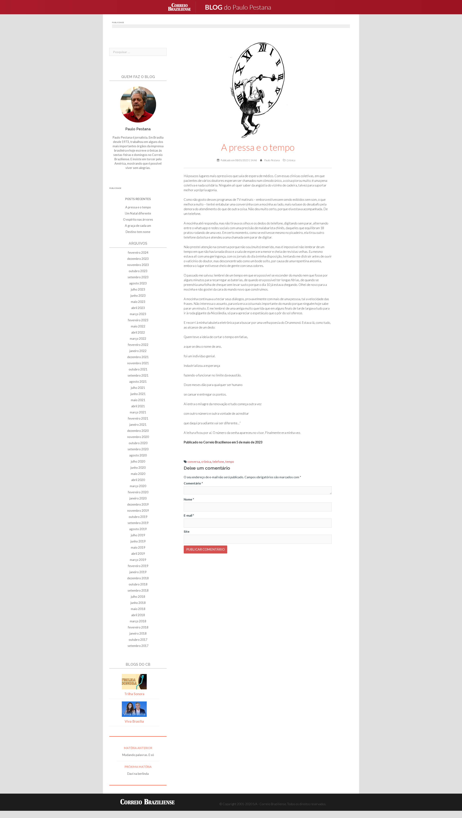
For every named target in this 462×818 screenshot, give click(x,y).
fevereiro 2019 (138, 566)
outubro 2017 (138, 639)
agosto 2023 (138, 283)
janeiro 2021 (138, 424)
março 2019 (138, 560)
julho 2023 (138, 289)
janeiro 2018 (138, 633)
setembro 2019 (138, 523)
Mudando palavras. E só (138, 755)
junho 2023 (138, 295)
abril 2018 (138, 615)
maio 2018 (138, 609)
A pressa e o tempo (138, 207)
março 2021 (138, 412)
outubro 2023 (138, 271)
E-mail (189, 515)
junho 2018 (138, 603)
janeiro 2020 (138, 498)
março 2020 (138, 486)
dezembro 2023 (138, 259)
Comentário (193, 483)
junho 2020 (138, 467)
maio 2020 (138, 474)
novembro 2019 (138, 510)
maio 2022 (138, 326)
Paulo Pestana (272, 160)
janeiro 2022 (138, 351)
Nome (189, 499)
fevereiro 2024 (138, 252)
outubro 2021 (138, 369)
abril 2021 (138, 406)
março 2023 (138, 314)
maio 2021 (138, 400)
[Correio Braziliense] (182, 7)
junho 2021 (138, 394)
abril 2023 (138, 308)
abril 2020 (138, 480)
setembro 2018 (138, 590)
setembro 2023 (138, 277)
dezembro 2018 (138, 578)
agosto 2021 (138, 381)
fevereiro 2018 (138, 627)
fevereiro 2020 (138, 492)
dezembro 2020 (138, 431)
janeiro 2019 (138, 572)
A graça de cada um (138, 225)
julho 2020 (138, 461)
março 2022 (138, 338)
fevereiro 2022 (138, 345)
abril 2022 (138, 332)
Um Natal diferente (138, 213)
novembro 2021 (138, 363)
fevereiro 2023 (138, 320)
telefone (218, 461)
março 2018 (138, 621)
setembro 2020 (138, 449)
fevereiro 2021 (138, 418)
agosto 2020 (138, 455)
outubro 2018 (138, 584)
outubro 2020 (138, 443)
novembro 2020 (138, 437)
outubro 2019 (138, 517)
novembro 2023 (138, 265)
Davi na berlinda (138, 774)
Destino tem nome (138, 232)
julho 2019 (138, 535)
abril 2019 (138, 553)
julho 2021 (138, 388)
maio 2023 (138, 302)
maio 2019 (138, 547)
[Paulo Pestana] (245, 7)
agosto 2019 (138, 529)
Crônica (291, 160)
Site (186, 531)
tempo (229, 461)
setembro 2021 (138, 375)
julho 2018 (138, 596)
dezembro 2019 (138, 504)
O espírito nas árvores (138, 219)
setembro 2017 (138, 646)
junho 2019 (138, 541)
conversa (194, 461)
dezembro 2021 (138, 357)
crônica (206, 461)
